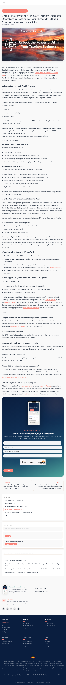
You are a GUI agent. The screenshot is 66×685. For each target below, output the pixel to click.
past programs (50, 300)
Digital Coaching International (26, 675)
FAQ (6, 515)
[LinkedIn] (18, 608)
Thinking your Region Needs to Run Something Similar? (19, 512)
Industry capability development (14, 11)
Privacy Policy (30, 682)
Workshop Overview (10, 503)
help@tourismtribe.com (31, 308)
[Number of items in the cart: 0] (62, 2)
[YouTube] (11, 608)
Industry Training (9, 302)
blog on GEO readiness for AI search (14, 377)
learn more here (55, 267)
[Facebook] (3, 608)
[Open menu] (31, 2)
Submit (8, 470)
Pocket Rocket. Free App (17, 587)
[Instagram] (7, 608)
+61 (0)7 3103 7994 (40, 588)
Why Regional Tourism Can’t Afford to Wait (16, 506)
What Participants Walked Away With (15, 509)
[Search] (58, 2)
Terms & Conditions (20, 682)
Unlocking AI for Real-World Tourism (14, 500)
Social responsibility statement (43, 682)
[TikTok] (14, 608)
